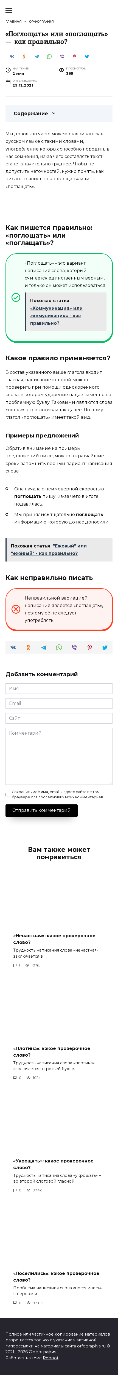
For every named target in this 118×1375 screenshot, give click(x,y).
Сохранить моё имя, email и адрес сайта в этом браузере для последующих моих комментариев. (58, 794)
